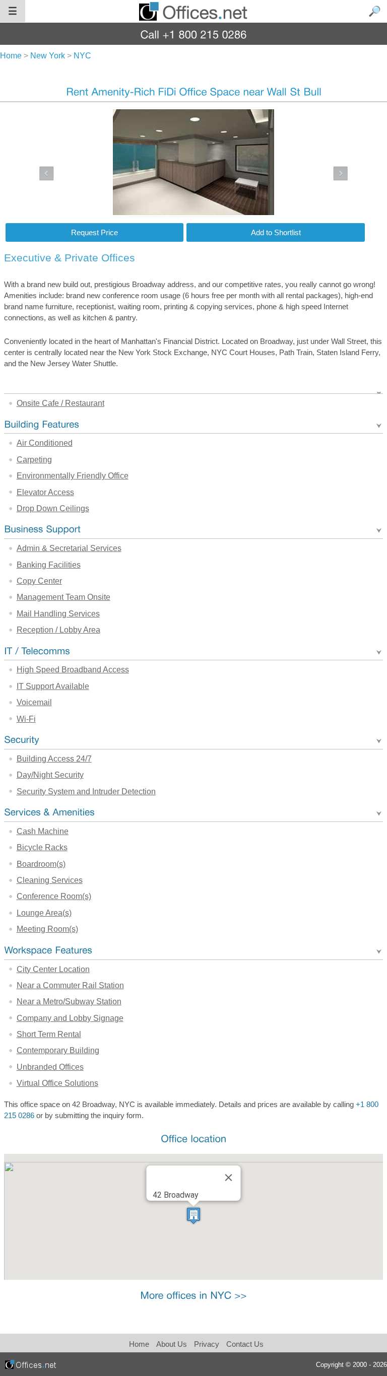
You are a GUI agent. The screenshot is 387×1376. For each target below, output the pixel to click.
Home (139, 1344)
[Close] (228, 1177)
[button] (193, 1215)
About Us (171, 1344)
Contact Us (245, 1344)
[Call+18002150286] (194, 34)
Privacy (207, 1344)
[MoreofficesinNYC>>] (193, 1294)
